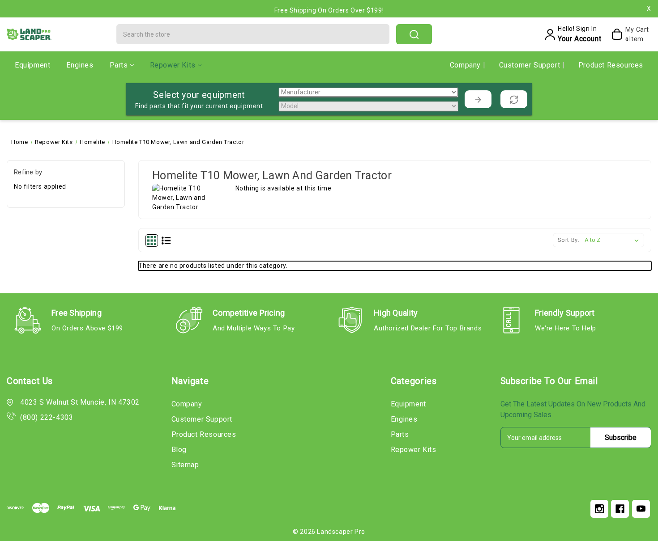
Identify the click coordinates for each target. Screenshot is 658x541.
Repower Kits (173, 65)
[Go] (478, 99)
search (414, 34)
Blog (179, 449)
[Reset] (513, 99)
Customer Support (530, 65)
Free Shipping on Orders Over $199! (329, 10)
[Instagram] (599, 509)
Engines (79, 65)
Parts (119, 65)
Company (466, 65)
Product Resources (610, 65)
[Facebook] (620, 509)
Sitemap (185, 465)
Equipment (32, 65)
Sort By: (569, 240)
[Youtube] (641, 509)
